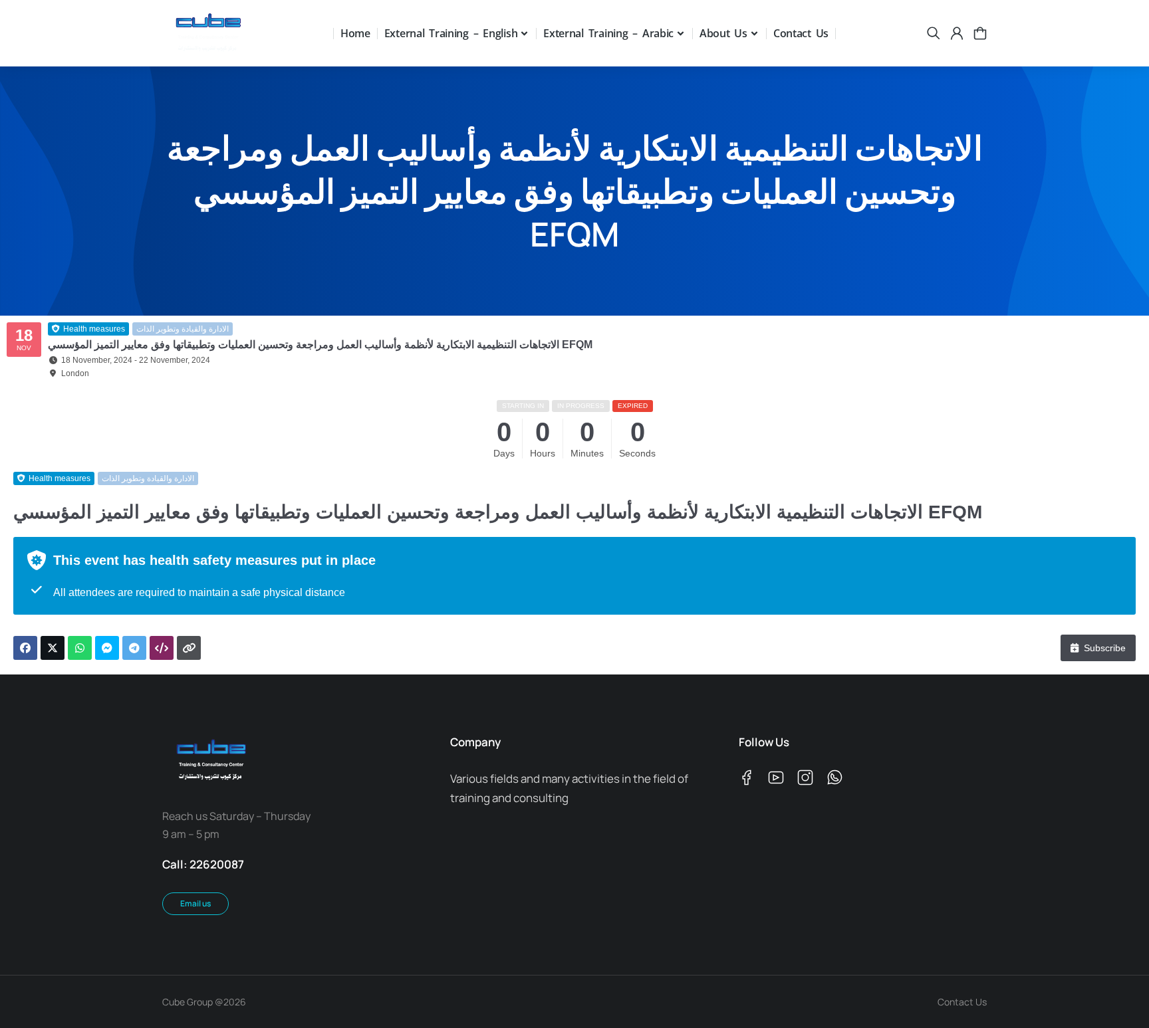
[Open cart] (980, 33)
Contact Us (962, 1001)
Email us (195, 903)
